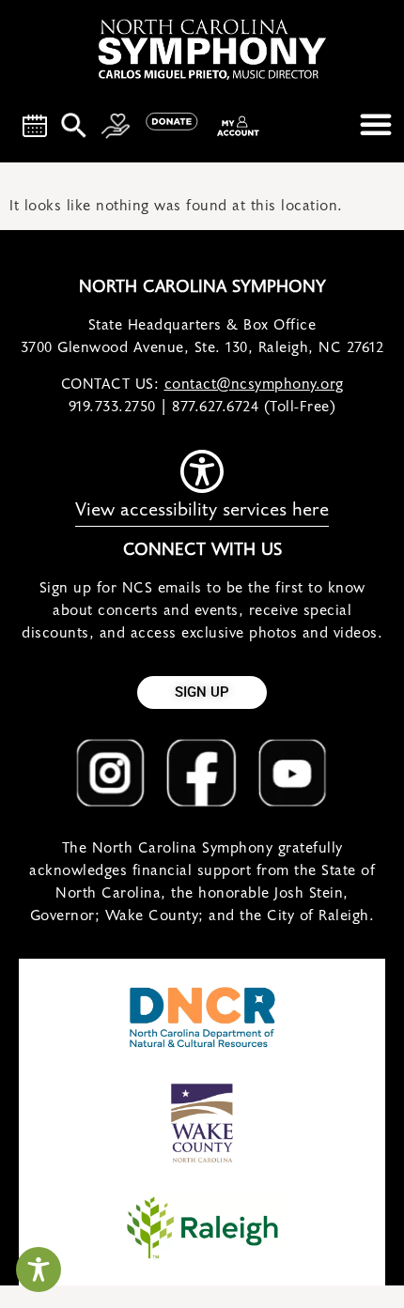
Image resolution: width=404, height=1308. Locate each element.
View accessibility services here (202, 510)
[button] (375, 124)
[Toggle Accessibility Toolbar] (38, 1269)
